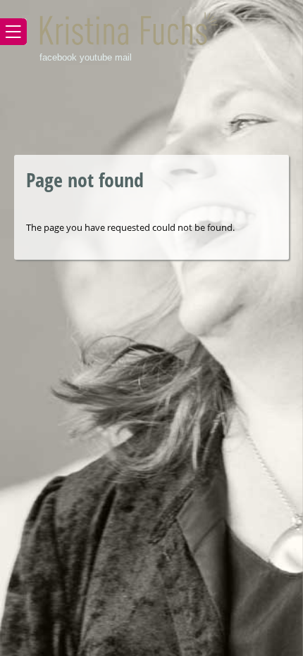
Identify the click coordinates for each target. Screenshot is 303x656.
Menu (13, 31)
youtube (96, 57)
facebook (58, 57)
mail (123, 57)
